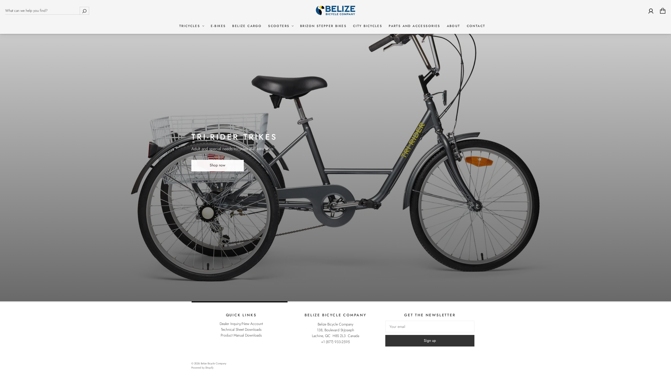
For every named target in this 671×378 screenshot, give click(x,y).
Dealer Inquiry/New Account (241, 323)
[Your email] (429, 326)
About (453, 26)
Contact (476, 26)
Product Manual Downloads (241, 335)
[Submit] (84, 10)
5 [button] (431, 301)
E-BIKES (218, 26)
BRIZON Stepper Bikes (323, 26)
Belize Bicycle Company (213, 363)
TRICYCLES (190, 26)
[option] (335, 151)
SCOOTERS (279, 26)
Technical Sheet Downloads (241, 329)
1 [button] (48, 301)
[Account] (650, 10)
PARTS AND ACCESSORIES (414, 26)
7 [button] (623, 301)
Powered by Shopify (202, 368)
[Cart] (662, 10)
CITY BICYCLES (367, 26)
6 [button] (527, 301)
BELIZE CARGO (247, 26)
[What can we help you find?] (47, 10)
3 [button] (240, 301)
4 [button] (335, 301)
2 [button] (144, 301)
